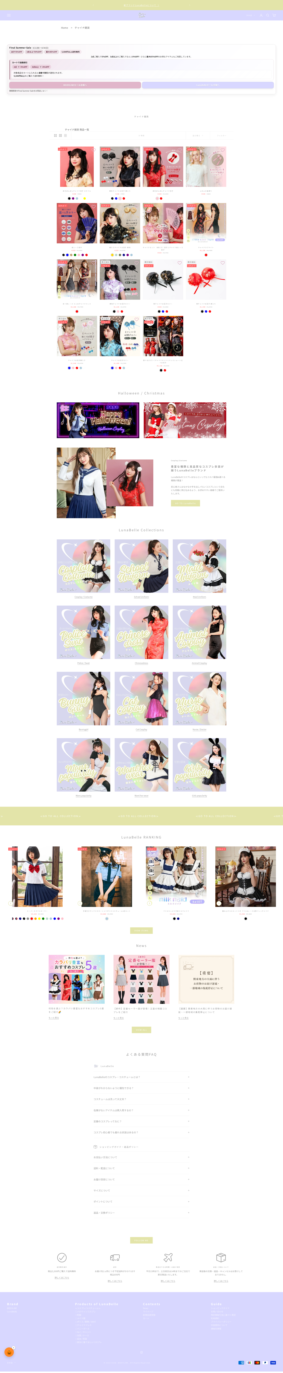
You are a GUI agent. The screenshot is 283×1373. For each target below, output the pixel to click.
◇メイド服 (80, 1318)
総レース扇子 (77, 247)
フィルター (222, 135)
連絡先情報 (216, 1328)
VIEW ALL (141, 1029)
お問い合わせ (217, 1311)
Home (64, 27)
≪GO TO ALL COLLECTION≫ (70, 816)
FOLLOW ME (141, 1240)
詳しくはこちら (62, 1277)
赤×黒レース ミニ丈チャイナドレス (77, 304)
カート (146, 1318)
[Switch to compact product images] (65, 135)
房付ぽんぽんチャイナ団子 (163, 191)
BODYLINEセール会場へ (75, 85)
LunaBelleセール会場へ (207, 85)
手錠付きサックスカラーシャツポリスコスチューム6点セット (107, 911)
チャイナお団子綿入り (76, 360)
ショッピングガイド (220, 1308)
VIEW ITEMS (141, 930)
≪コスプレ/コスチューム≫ (88, 1308)
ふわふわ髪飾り (206, 191)
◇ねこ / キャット (83, 1331)
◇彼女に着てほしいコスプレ (88, 1342)
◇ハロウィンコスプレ (85, 1311)
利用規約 (215, 1318)
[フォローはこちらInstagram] (141, 1352)
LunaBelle (12, 1311)
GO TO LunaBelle (185, 503)
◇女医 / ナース (82, 1335)
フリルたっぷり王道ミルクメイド (176, 911)
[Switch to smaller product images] (60, 135)
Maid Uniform (199, 596)
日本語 (249, 15)
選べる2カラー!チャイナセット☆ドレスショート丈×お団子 (163, 361)
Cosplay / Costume (84, 596)
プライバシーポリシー (221, 1321)
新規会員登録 (149, 1314)
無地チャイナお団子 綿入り (120, 191)
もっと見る (54, 1017)
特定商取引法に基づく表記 (223, 1314)
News (145, 1308)
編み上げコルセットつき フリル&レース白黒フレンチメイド (245, 911)
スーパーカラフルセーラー (37, 911)
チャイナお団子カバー (120, 360)
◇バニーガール (82, 1328)
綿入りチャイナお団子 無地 (120, 247)
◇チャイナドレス (83, 1325)
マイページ (148, 1311)
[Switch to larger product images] (55, 135)
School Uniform (141, 596)
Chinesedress (141, 662)
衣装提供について (219, 1325)
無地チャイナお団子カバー (120, 304)
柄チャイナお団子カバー (162, 304)
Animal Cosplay (199, 662)
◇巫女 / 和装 (81, 1338)
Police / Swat (83, 662)
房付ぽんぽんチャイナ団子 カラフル (77, 191)
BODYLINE (12, 1308)
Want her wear (141, 795)
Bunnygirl (83, 729)
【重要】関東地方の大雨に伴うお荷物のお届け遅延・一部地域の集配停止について (141, 5)
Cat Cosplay (141, 729)
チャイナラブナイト (206, 247)
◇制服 (78, 1314)
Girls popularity (199, 795)
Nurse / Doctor (199, 729)
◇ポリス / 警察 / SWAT (85, 1321)
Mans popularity (83, 795)
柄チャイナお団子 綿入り (206, 304)
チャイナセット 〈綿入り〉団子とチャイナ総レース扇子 (163, 248)
